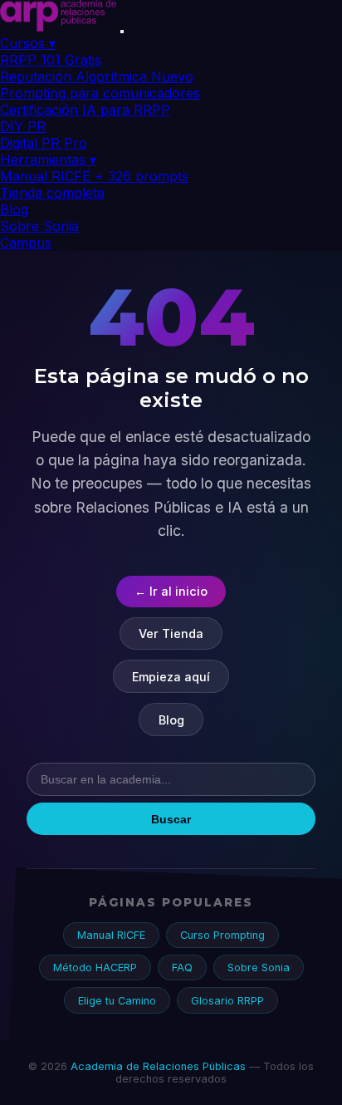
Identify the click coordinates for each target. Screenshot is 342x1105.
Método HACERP (95, 967)
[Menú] (122, 31)
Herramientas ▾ (48, 159)
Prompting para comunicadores (100, 93)
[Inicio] (58, 26)
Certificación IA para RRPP (85, 109)
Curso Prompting (222, 935)
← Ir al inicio (171, 591)
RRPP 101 (50, 60)
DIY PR (23, 126)
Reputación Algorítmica (96, 76)
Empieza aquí (171, 677)
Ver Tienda (171, 633)
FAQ (182, 967)
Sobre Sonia (39, 226)
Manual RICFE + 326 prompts (94, 176)
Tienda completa (52, 192)
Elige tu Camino (117, 1000)
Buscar (171, 819)
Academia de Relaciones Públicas (158, 1066)
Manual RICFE (111, 935)
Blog (14, 209)
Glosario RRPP (227, 1000)
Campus (25, 242)
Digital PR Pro (43, 143)
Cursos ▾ (28, 43)
